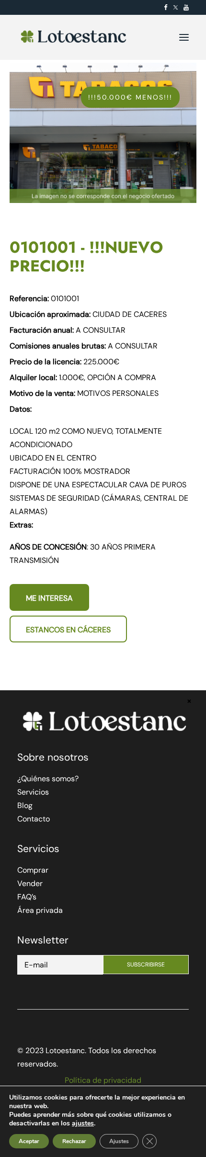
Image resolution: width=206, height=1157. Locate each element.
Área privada (40, 910)
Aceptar (29, 1141)
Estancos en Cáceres (68, 630)
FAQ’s (26, 897)
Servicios (33, 792)
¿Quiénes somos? (48, 779)
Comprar (32, 870)
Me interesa (49, 598)
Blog (25, 805)
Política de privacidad (103, 1080)
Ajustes (119, 1141)
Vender (30, 883)
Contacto (33, 819)
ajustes (83, 1123)
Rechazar (74, 1141)
